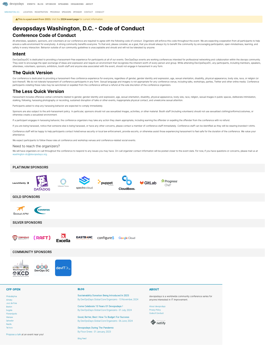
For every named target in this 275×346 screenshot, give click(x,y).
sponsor (51, 4)
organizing (77, 4)
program (55, 12)
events (31, 4)
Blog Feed (82, 338)
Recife (8, 324)
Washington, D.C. (12, 12)
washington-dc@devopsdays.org (30, 154)
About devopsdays (157, 306)
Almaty (9, 300)
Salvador (10, 320)
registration (41, 12)
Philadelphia (11, 296)
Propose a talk (13, 334)
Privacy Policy (155, 310)
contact (88, 12)
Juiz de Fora (11, 303)
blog (40, 4)
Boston (9, 306)
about (89, 4)
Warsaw (9, 317)
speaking (63, 4)
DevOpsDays (16, 3)
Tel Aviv (9, 327)
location (27, 12)
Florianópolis (11, 313)
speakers (66, 12)
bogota (9, 310)
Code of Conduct (156, 313)
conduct (99, 12)
